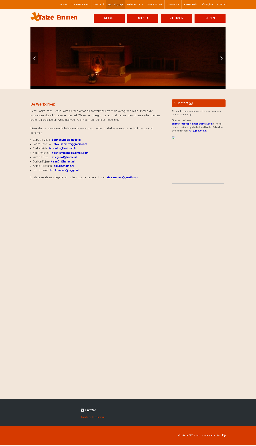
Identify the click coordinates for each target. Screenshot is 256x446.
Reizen (210, 18)
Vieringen (176, 18)
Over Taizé (99, 4)
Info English (207, 4)
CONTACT (222, 4)
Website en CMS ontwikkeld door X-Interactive (199, 435)
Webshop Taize (135, 4)
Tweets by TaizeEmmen (92, 417)
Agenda (143, 18)
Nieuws (109, 18)
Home (63, 4)
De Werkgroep (115, 4)
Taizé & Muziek (154, 4)
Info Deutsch (190, 4)
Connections (173, 4)
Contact (182, 103)
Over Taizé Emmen (80, 4)
